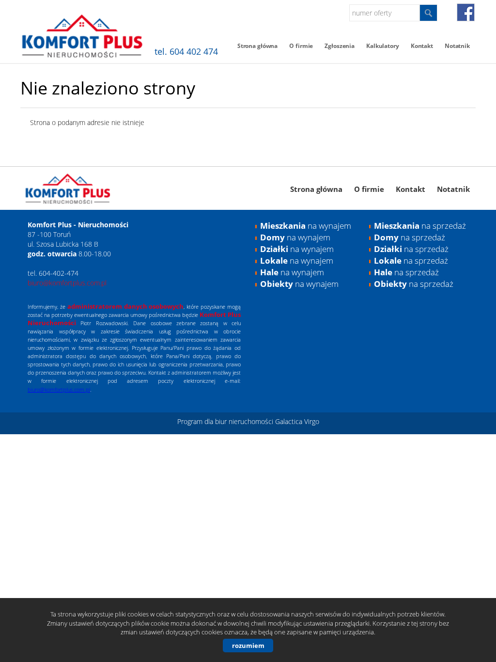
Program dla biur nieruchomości (226, 421)
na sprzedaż (420, 225)
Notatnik (457, 46)
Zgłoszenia (340, 46)
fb (466, 12)
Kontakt (422, 46)
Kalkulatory (382, 46)
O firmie (301, 46)
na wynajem (305, 225)
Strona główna (257, 46)
